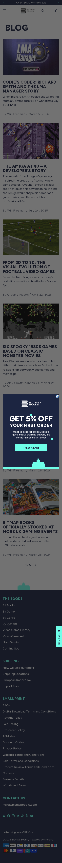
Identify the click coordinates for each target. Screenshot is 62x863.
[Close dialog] (57, 396)
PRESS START (31, 447)
